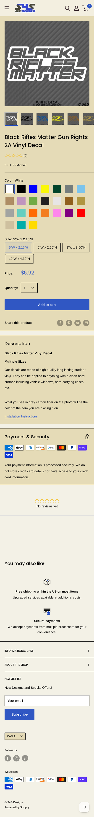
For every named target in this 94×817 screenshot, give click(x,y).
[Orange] (33, 213)
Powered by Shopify (17, 807)
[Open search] (67, 8)
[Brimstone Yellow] (45, 189)
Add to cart (47, 305)
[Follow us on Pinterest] (25, 758)
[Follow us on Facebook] (8, 758)
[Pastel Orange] (45, 213)
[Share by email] (86, 322)
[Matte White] (57, 201)
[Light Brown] (9, 201)
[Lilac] (21, 201)
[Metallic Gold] (81, 201)
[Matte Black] (45, 201)
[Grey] (69, 189)
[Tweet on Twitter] (77, 322)
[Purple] (69, 213)
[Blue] (33, 189)
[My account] (76, 8)
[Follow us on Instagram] (16, 758)
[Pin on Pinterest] (69, 322)
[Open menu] (7, 8)
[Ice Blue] (81, 189)
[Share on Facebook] (60, 322)
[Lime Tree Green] (33, 201)
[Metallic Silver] (9, 213)
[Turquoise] (21, 225)
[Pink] (57, 213)
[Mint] (21, 213)
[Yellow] (33, 225)
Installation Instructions (21, 416)
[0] (86, 8)
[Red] (81, 213)
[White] (9, 189)
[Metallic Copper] (69, 201)
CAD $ (11, 736)
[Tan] (9, 225)
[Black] (21, 189)
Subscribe (19, 714)
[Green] (57, 189)
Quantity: (11, 288)
